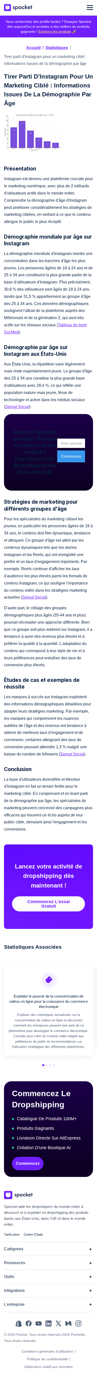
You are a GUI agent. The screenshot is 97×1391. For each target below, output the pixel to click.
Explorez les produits (54, 31)
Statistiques (57, 48)
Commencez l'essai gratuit (48, 904)
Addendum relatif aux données (48, 1367)
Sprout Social (17, 407)
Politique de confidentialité (47, 1359)
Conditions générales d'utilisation (47, 1351)
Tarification (12, 1234)
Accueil (33, 48)
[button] (90, 7)
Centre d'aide (33, 1234)
